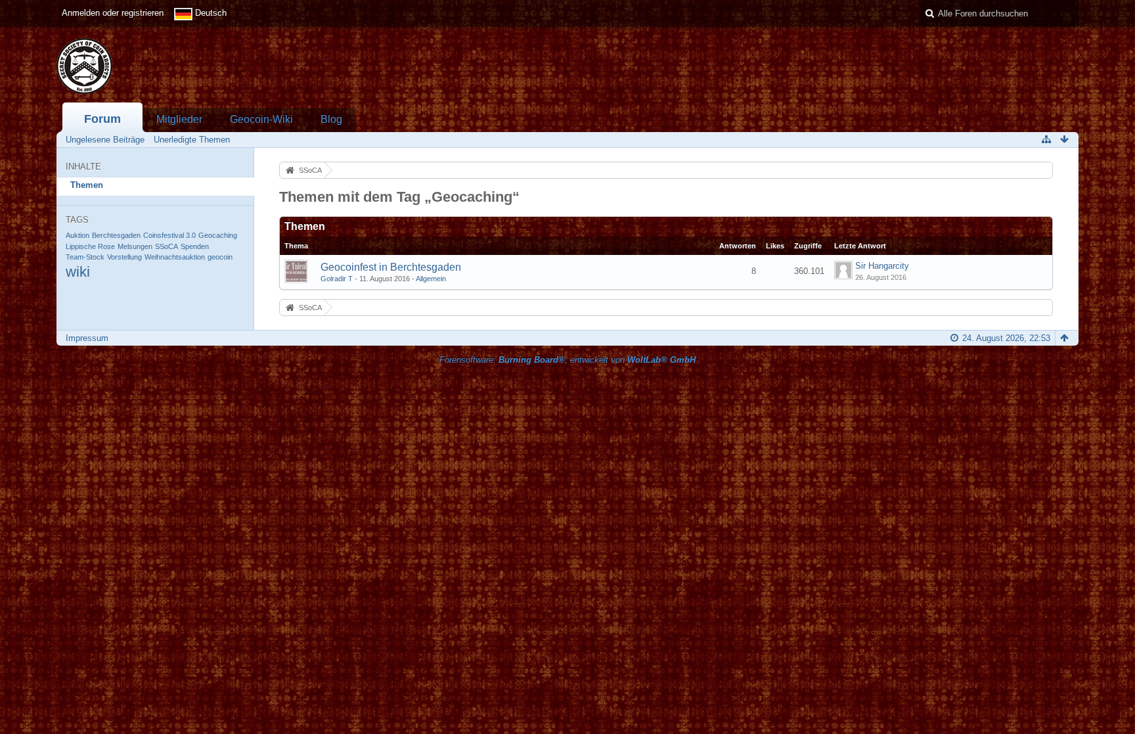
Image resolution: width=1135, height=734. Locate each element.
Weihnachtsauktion (175, 257)
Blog (331, 119)
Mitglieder (179, 119)
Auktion (77, 235)
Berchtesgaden (116, 235)
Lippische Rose (90, 246)
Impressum (87, 338)
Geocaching (217, 235)
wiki (78, 272)
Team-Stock (85, 257)
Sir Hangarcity (882, 266)
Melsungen (135, 246)
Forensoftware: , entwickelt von (567, 360)
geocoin (220, 257)
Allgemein (431, 279)
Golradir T (337, 279)
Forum (102, 119)
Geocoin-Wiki (261, 119)
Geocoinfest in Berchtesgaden (391, 267)
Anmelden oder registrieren (113, 13)
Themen (86, 185)
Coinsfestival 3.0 (169, 235)
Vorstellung (124, 257)
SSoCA (166, 246)
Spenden (195, 246)
